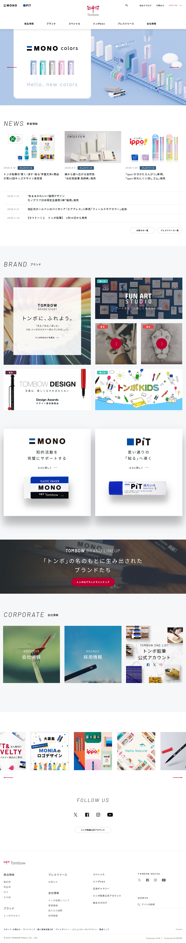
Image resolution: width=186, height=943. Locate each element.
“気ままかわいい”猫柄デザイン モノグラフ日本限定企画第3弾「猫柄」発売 (53, 198)
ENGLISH (173, 5)
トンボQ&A (99, 23)
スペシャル (74, 23)
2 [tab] (146, 88)
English (179, 929)
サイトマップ (29, 929)
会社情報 (151, 23)
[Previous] (12, 67)
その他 (7, 897)
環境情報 (53, 905)
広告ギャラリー (101, 888)
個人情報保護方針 (45, 929)
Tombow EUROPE (173, 938)
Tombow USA (153, 938)
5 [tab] (161, 88)
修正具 (7, 887)
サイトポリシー (63, 929)
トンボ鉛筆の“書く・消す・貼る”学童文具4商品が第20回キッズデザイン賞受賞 (31, 176)
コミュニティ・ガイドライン (84, 929)
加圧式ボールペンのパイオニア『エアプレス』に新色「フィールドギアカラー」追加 (77, 209)
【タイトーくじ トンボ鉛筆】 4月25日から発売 (57, 218)
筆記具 (7, 881)
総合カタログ (146, 5)
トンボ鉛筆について (59, 900)
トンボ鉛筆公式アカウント (107, 895)
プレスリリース (126, 23)
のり (6, 892)
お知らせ (53, 881)
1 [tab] (141, 88)
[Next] (174, 67)
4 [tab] (156, 88)
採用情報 (53, 915)
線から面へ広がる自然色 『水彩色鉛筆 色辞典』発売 (80, 176)
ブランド (51, 23)
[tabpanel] (93, 67)
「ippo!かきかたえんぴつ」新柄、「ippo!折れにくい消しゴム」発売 (145, 176)
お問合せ (160, 5)
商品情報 (29, 23)
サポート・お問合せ (12, 929)
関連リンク (104, 929)
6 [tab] (166, 88)
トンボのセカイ (12, 915)
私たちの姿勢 (55, 910)
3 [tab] (151, 88)
